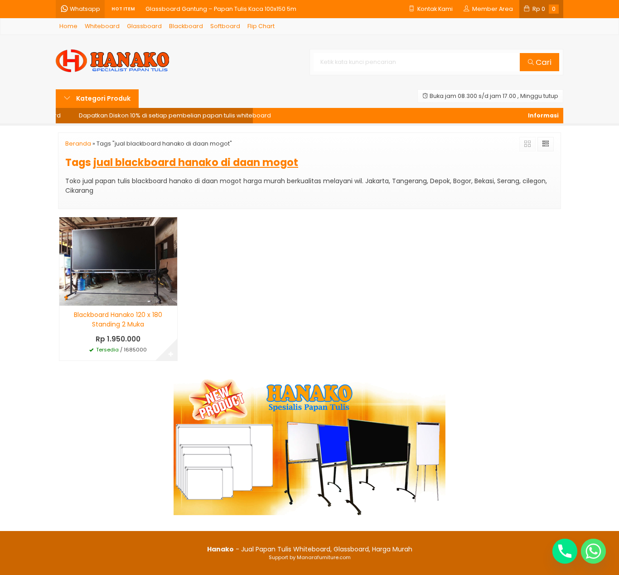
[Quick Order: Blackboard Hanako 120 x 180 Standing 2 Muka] (66, 297)
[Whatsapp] (593, 551)
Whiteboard (102, 26)
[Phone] (564, 551)
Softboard (225, 26)
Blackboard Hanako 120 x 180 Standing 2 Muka (118, 319)
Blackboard (186, 26)
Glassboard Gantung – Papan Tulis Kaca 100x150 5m (220, 9)
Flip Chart (261, 26)
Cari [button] (542, 62)
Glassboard (144, 26)
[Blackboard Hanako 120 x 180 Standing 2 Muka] (118, 261)
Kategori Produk (103, 98)
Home (68, 26)
